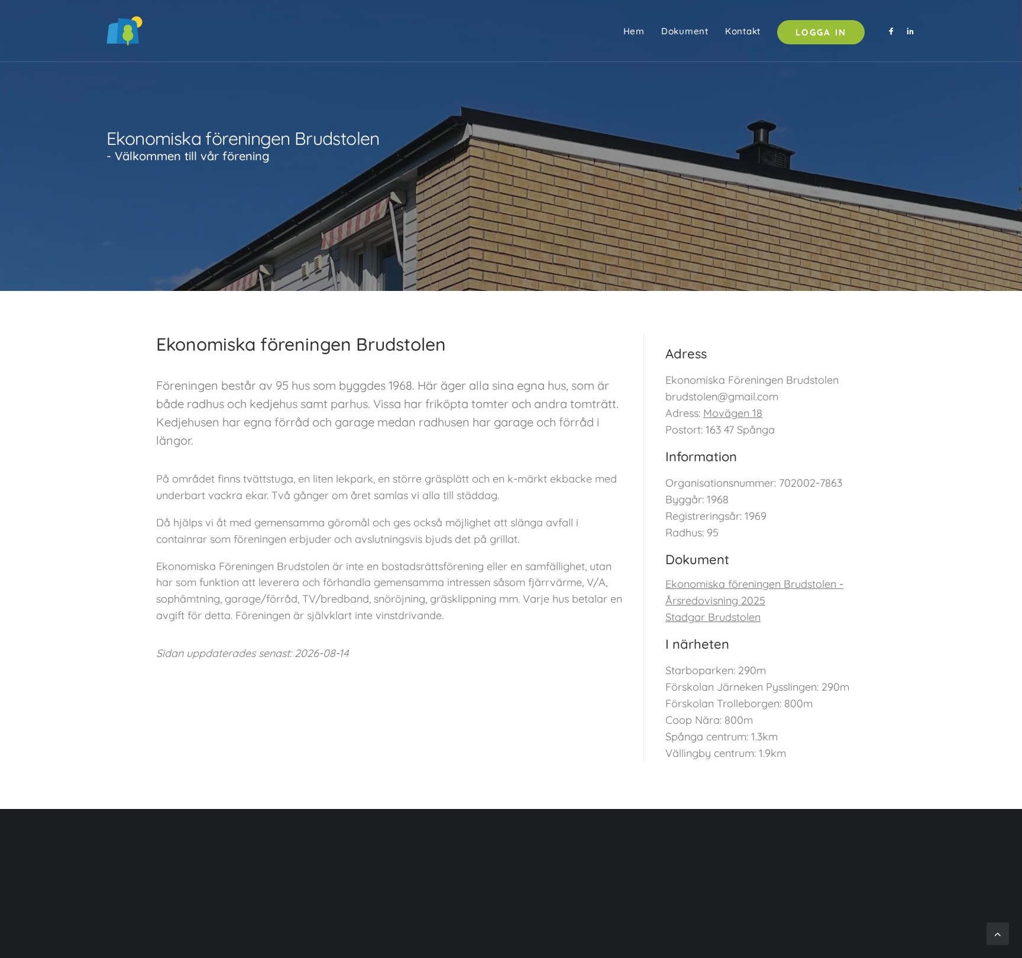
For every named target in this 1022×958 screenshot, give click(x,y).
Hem (634, 31)
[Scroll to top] (998, 933)
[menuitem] (634, 31)
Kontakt (743, 31)
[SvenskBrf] (124, 31)
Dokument (685, 31)
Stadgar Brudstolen (713, 617)
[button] (893, 31)
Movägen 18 (732, 413)
